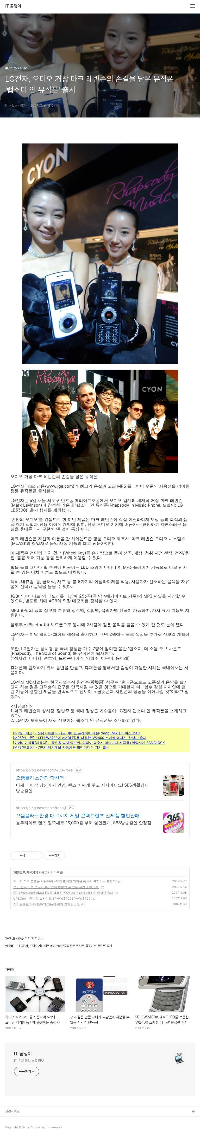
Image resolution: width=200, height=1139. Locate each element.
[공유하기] (30, 856)
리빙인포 (11, 1120)
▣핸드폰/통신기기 (26, 872)
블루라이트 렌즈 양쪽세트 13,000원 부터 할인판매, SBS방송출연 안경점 (83, 822)
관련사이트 (12, 1111)
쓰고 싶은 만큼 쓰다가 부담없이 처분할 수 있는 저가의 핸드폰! (56, 887)
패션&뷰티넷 (13, 1128)
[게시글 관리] (36, 856)
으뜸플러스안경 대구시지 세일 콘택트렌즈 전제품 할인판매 (78, 815)
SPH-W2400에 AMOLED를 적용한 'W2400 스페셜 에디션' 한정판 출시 (63, 893)
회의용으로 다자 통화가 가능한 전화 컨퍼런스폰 (46, 904)
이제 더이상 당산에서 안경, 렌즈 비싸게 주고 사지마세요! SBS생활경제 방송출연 (82, 787)
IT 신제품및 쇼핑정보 (29, 1061)
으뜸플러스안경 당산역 (40, 778)
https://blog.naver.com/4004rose (44, 770)
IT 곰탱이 (13, 6)
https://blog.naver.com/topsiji (41, 808)
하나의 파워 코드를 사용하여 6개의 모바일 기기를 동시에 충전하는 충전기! (65, 881)
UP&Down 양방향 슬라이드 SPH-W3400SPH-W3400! (52, 898)
